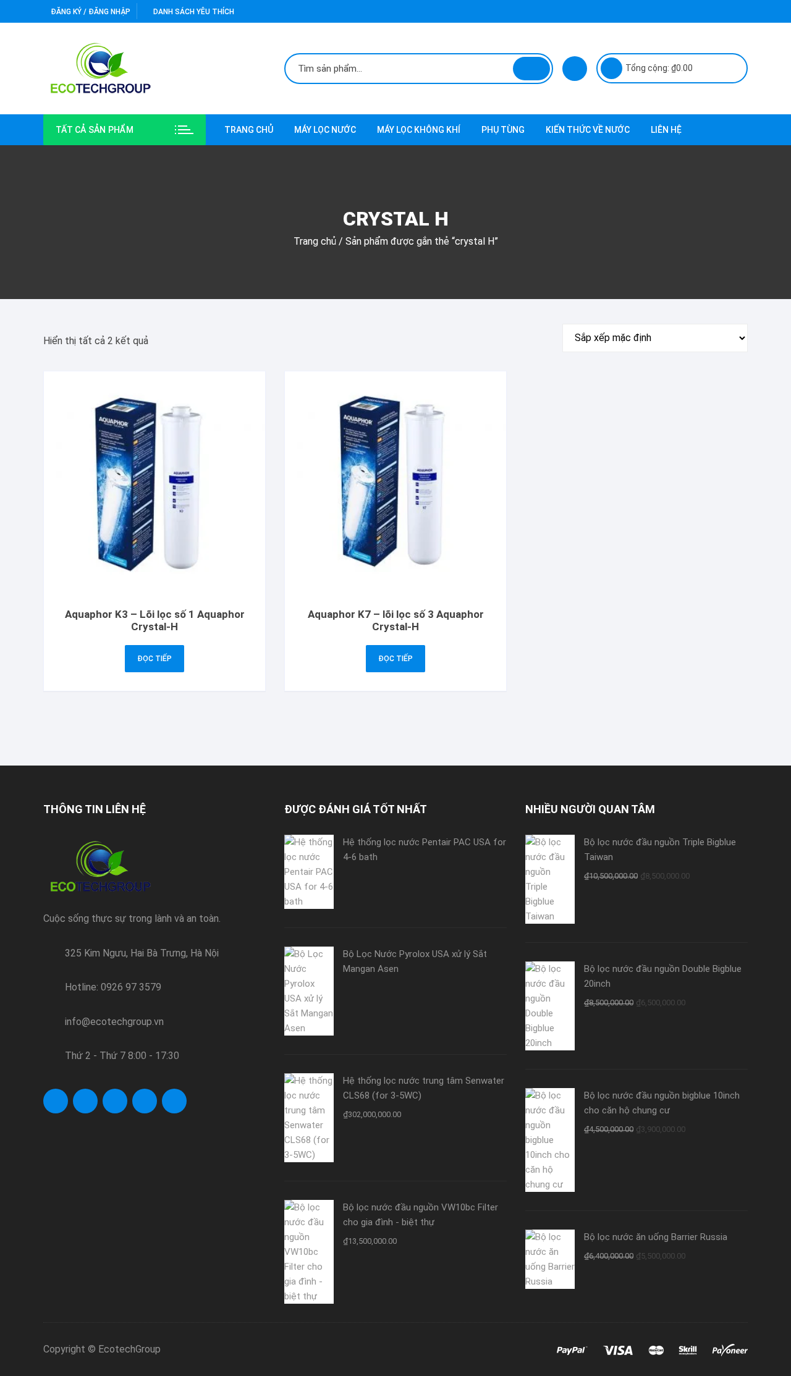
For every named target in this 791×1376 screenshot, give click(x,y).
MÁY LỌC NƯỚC (325, 130)
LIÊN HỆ (666, 130)
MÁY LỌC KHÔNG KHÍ (418, 130)
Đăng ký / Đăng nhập (89, 11)
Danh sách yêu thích (192, 11)
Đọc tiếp (154, 658)
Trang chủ (315, 241)
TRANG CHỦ (248, 130)
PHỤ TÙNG (503, 130)
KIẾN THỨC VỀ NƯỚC (588, 130)
